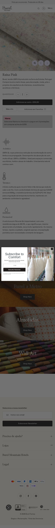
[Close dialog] (52, 249)
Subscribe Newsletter (14, 269)
